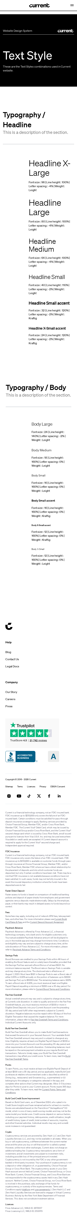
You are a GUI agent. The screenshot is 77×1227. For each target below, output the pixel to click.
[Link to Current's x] (39, 796)
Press (9, 706)
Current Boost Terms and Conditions (53, 989)
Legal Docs (12, 666)
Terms (20, 786)
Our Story (11, 692)
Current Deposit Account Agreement (47, 922)
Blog (8, 652)
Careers (10, 699)
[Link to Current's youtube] (19, 796)
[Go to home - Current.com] (36, 5)
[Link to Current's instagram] (9, 796)
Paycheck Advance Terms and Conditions (32, 949)
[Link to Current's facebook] (49, 796)
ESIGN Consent (57, 786)
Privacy (43, 786)
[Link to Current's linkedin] (59, 796)
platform (26, 1189)
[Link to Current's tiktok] (29, 796)
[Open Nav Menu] (72, 5)
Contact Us (12, 659)
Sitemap (9, 786)
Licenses (31, 786)
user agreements (42, 1189)
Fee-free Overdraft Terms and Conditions (49, 1019)
